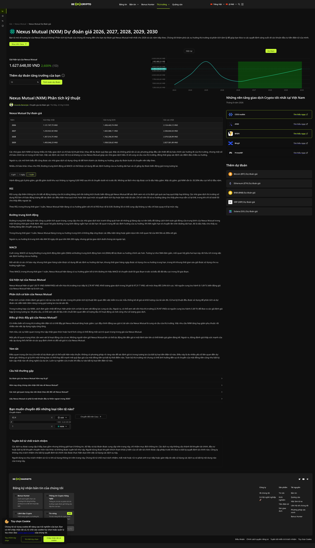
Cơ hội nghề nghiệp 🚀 (267, 498)
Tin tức (281, 493)
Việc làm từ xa (296, 501)
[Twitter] (299, 479)
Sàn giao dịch (282, 509)
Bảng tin (123, 4)
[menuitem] (3, 11)
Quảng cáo (177, 4)
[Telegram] (307, 479)
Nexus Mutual (20, 24)
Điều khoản (240, 539)
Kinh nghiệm (282, 498)
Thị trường (162, 4)
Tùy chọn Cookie (305, 539)
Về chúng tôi (264, 493)
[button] (116, 378)
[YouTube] (303, 479)
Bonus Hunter (147, 4)
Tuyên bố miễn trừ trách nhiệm (283, 539)
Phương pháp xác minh (298, 511)
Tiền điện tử (284, 504)
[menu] (3, 18)
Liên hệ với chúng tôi (299, 505)
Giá (10, 24)
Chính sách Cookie (26, 532)
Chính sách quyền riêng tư (258, 539)
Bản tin (132, 4)
